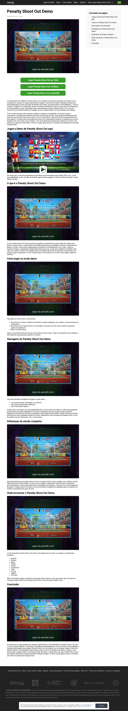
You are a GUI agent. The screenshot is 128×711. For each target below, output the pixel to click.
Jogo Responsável (56, 671)
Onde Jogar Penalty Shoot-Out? (99, 2)
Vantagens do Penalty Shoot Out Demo (103, 30)
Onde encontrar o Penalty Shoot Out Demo (104, 39)
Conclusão (95, 43)
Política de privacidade (72, 671)
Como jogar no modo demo (101, 26)
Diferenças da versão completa (103, 34)
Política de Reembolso (97, 671)
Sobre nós (84, 671)
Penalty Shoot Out (12, 16)
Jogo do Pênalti (48, 2)
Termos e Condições (113, 671)
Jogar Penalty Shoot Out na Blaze (43, 86)
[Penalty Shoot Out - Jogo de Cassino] (10, 2)
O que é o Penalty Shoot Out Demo (104, 22)
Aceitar (101, 706)
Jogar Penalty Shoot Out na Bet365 (43, 93)
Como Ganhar (67, 2)
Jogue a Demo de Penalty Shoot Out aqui (105, 18)
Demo (58, 2)
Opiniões (83, 2)
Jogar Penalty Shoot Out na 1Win (43, 80)
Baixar (76, 2)
